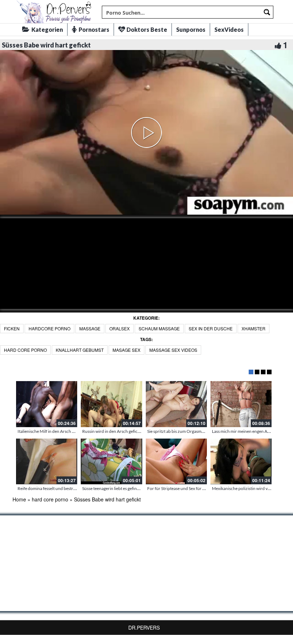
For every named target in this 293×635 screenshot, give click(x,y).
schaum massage (159, 328)
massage (89, 328)
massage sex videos (173, 350)
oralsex (119, 328)
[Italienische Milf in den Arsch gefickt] (46, 404)
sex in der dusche (211, 328)
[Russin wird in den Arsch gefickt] (111, 404)
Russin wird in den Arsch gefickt (111, 431)
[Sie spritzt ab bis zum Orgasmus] (176, 404)
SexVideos (229, 29)
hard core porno (25, 350)
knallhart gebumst (80, 350)
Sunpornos (190, 29)
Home (19, 499)
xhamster (253, 328)
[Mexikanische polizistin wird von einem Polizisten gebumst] (241, 461)
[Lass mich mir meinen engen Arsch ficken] (241, 404)
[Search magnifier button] (267, 12)
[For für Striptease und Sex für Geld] (176, 461)
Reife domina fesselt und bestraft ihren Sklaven (61, 488)
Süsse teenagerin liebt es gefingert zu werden (123, 488)
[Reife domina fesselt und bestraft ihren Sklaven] (46, 461)
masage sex (126, 350)
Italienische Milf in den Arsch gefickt (51, 431)
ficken (12, 328)
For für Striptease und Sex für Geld (179, 488)
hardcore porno (49, 328)
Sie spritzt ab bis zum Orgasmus (176, 431)
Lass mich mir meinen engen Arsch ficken (250, 431)
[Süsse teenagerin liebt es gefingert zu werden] (111, 461)
